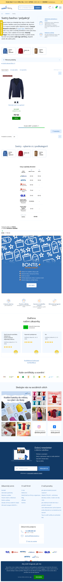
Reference (24, 493)
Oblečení (7, 13)
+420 (30, 531)
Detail (16, 118)
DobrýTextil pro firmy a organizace (30, 495)
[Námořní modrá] (17, 102)
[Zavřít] (61, 2)
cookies (43, 569)
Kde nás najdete (32, 541)
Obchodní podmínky (7, 493)
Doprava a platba (6, 495)
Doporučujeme (4, 70)
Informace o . (31, 473)
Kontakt (3, 490)
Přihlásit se (44, 468)
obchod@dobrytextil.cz (32, 536)
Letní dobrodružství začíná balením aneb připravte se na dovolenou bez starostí (51, 510)
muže (19, 28)
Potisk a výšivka (5, 500)
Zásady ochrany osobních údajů (10, 502)
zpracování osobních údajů (34, 473)
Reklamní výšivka (49, 32)
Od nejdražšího (23, 70)
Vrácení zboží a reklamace (8, 497)
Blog (22, 497)
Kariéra (23, 502)
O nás (23, 490)
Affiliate (23, 500)
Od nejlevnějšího (14, 70)
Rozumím (39, 577)
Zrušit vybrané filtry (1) (9, 63)
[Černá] (15, 102)
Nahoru (56, 131)
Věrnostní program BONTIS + (9, 505)
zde (30, 577)
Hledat (38, 8)
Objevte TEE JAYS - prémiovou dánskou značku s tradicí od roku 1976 (51, 497)
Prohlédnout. (51, 2)
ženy (23, 28)
